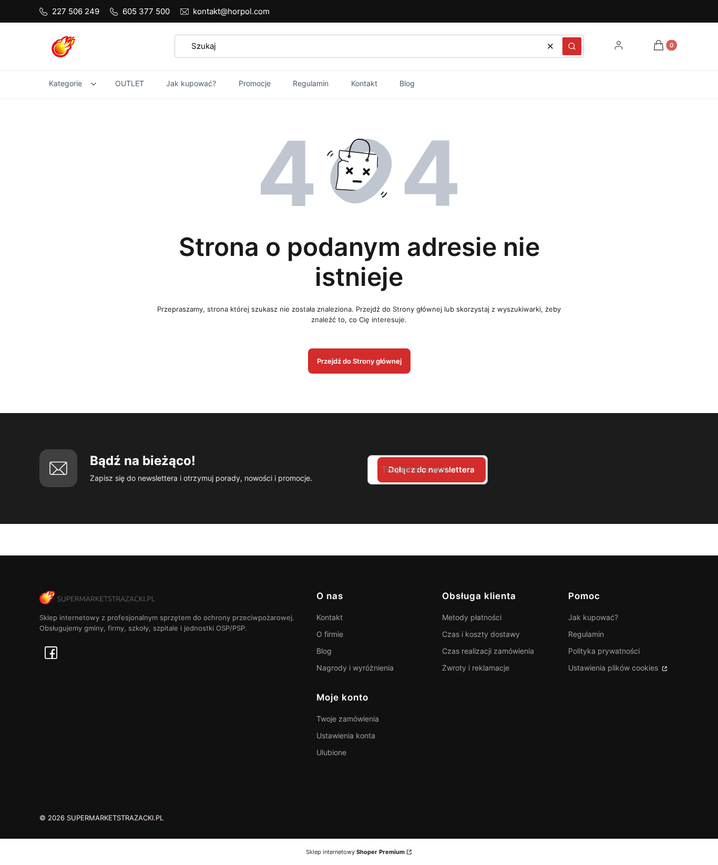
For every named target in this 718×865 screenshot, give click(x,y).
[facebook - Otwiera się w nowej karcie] (51, 652)
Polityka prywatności (604, 650)
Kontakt (329, 617)
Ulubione (331, 752)
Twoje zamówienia (347, 718)
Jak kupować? (593, 617)
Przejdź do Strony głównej (359, 361)
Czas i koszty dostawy (481, 634)
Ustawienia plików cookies (614, 667)
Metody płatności (471, 617)
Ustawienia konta (345, 735)
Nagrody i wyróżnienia (355, 667)
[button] (571, 46)
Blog (324, 650)
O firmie (329, 634)
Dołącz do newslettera (431, 470)
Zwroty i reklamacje (475, 667)
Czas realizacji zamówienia (488, 650)
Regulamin (586, 634)
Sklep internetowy (355, 852)
